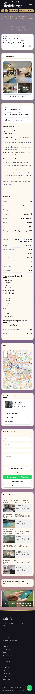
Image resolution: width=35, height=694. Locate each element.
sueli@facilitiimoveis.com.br (17, 418)
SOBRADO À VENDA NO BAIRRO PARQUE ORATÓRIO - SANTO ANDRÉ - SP (17, 562)
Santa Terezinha (7, 661)
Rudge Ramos (7, 649)
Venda (12, 16)
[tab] (9, 56)
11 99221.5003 (13, 413)
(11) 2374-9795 (13, 10)
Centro (5, 652)
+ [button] (6, 352)
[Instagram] (2, 10)
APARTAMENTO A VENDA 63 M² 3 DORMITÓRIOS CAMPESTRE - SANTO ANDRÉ (16, 516)
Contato (5, 676)
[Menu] (30, 4)
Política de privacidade (8, 690)
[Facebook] (6, 10)
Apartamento (8, 18)
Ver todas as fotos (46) (18, 96)
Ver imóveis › (9, 421)
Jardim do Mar (7, 655)
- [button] (6, 355)
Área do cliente (6, 679)
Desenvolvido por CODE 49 (25, 690)
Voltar (31, 18)
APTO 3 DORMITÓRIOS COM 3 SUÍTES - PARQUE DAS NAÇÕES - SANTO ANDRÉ (17, 501)
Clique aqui (7, 584)
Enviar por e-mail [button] (18, 468)
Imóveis (5, 670)
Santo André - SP (21, 16)
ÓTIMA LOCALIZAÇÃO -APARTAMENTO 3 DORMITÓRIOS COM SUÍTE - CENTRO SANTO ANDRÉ (17, 531)
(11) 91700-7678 (26, 10)
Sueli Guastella (19, 403)
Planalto (5, 658)
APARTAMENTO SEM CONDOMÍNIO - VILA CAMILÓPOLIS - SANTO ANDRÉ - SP (17, 546)
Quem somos (6, 673)
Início (5, 16)
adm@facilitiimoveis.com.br (10, 640)
